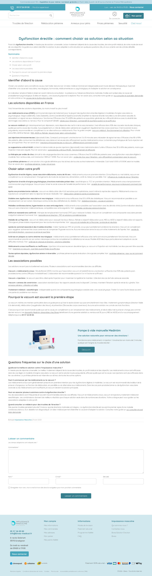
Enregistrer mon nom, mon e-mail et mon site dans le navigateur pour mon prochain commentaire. (46, 488)
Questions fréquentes (20, 76)
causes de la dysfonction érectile (39, 98)
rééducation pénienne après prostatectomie (81, 194)
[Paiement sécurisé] (124, 563)
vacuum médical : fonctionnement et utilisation (111, 130)
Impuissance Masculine (23, 420)
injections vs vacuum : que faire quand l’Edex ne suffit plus (36, 249)
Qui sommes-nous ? (120, 525)
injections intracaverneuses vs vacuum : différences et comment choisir (69, 143)
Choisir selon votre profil (21, 65)
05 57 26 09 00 (23, 7)
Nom (10, 477)
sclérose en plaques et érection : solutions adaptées (49, 242)
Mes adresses (49, 532)
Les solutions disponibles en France (26, 61)
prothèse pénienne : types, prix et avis (40, 164)
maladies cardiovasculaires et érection (90, 208)
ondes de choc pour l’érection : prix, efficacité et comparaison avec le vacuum (105, 157)
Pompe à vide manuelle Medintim (99, 330)
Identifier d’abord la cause (22, 58)
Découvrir (86, 349)
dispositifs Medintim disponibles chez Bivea (42, 312)
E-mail (58, 477)
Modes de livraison (85, 525)
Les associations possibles (22, 68)
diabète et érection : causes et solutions (97, 201)
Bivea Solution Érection (121, 532)
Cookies (46, 571)
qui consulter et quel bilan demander (128, 95)
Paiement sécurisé (85, 529)
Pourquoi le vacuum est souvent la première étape (32, 72)
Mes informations (51, 525)
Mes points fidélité (51, 540)
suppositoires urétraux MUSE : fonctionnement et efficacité (71, 150)
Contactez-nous (118, 529)
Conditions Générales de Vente (32, 571)
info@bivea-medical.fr (21, 533)
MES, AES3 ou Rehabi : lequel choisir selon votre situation (53, 133)
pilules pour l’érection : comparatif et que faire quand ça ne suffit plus (88, 121)
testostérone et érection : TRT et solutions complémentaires (62, 215)
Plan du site (54, 571)
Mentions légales (15, 571)
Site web (106, 477)
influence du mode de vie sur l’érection (123, 177)
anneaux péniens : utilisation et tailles (23, 285)
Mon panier (48, 536)
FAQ (79, 536)
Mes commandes (51, 529)
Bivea (114, 536)
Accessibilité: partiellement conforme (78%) (74, 571)
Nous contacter (137, 7)
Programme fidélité (85, 532)
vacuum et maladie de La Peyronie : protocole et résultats (93, 222)
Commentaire (13, 447)
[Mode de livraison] (29, 563)
